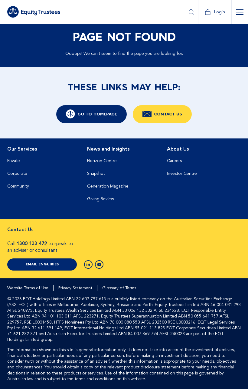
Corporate (17, 173)
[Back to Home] (33, 12)
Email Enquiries (42, 264)
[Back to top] (235, 157)
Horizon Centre (102, 161)
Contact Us (168, 114)
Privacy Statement (75, 288)
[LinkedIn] (88, 264)
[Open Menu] (239, 12)
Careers (174, 161)
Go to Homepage (97, 114)
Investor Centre (182, 173)
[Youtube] (99, 264)
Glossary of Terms (119, 288)
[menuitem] (44, 176)
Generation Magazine (108, 186)
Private (13, 161)
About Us (178, 149)
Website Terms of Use (27, 288)
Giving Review (100, 199)
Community (18, 186)
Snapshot (96, 173)
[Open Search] (191, 12)
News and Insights (108, 149)
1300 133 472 (32, 243)
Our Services (22, 149)
